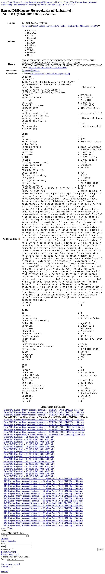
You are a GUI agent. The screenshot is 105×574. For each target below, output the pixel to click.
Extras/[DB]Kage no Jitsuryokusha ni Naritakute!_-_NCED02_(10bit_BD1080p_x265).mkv (44, 412)
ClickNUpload (38, 26)
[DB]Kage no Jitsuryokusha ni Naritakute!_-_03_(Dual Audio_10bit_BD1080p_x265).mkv (43, 483)
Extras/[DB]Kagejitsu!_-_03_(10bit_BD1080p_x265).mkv (29, 442)
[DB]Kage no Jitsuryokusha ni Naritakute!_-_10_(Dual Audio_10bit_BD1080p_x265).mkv (43, 501)
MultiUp (94, 26)
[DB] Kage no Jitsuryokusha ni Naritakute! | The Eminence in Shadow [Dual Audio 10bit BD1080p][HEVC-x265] (49, 3)
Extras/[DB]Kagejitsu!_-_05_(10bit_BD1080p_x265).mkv (29, 447)
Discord (4, 571)
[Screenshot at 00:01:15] (35, 70)
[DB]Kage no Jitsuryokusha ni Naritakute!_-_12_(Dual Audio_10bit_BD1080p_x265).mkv (43, 506)
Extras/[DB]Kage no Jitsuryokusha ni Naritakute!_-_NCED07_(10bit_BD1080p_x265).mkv (44, 424)
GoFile (63, 26)
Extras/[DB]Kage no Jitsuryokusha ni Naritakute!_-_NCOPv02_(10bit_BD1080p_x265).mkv (44, 429)
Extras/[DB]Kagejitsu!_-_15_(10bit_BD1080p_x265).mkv (29, 471)
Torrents (4, 538)
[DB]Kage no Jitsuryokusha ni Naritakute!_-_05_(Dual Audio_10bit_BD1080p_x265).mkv (43, 488)
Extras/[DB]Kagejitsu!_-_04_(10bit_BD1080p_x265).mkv (29, 444)
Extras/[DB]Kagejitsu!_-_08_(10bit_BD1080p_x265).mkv (29, 454)
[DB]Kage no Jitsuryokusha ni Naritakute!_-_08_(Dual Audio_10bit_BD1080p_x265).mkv (43, 496)
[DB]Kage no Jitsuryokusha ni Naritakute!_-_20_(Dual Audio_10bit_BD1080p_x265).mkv (43, 525)
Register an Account (10, 554)
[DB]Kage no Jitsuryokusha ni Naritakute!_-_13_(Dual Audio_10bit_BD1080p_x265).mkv (43, 508)
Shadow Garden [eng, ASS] (58, 74)
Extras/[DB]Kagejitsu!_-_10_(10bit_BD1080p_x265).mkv (29, 459)
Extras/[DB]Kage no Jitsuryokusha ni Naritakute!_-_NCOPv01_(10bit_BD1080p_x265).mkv (44, 427)
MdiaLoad (84, 26)
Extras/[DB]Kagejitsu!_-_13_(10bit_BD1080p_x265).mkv (29, 466)
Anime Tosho (7, 528)
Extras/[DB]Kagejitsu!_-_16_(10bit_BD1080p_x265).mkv (29, 474)
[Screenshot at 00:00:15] (26, 70)
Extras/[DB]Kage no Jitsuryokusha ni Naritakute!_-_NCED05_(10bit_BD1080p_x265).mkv (44, 419)
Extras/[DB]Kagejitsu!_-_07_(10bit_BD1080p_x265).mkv (29, 451)
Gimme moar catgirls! (10, 564)
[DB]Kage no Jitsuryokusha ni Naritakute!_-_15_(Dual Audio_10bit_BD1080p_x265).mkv (43, 513)
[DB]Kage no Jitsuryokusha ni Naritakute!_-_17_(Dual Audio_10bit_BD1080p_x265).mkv (43, 518)
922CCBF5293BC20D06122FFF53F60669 (48, 67)
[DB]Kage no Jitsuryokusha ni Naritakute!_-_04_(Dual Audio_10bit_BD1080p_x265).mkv (43, 486)
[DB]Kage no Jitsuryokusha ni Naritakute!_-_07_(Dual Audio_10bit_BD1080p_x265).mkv (43, 493)
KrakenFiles (73, 26)
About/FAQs (6, 567)
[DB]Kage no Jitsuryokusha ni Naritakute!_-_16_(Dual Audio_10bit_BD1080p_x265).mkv (43, 515)
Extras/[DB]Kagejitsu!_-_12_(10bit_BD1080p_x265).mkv (29, 464)
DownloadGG (52, 26)
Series (3, 541)
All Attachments (37, 74)
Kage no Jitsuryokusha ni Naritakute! (37, 2)
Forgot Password (8, 552)
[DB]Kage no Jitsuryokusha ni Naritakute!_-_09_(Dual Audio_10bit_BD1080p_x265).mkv (43, 498)
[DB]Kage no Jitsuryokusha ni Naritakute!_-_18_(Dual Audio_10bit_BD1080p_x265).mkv (43, 520)
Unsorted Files (61, 2)
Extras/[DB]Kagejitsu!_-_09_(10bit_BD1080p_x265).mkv (29, 456)
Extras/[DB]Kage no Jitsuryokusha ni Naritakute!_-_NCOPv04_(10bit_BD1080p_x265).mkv (44, 434)
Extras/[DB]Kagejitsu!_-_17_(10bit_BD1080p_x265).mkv (29, 476)
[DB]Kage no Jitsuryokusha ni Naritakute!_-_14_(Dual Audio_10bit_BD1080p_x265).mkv (43, 510)
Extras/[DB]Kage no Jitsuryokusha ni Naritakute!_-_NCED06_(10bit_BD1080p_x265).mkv (44, 422)
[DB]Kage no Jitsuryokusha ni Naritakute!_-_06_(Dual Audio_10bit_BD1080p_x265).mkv (43, 491)
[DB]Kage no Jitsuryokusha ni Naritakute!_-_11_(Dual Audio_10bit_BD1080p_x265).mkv (43, 503)
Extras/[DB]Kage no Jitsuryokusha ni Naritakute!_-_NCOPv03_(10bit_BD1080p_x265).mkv (44, 432)
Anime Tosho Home (10, 2)
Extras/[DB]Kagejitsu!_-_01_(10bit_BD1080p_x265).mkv (29, 437)
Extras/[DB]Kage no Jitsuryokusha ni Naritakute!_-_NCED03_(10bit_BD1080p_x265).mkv (44, 415)
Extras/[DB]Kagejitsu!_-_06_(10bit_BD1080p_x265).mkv (29, 449)
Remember (6, 549)
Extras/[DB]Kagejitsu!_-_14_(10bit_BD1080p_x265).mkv (29, 469)
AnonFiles (26, 26)
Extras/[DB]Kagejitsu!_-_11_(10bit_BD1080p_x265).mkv (29, 461)
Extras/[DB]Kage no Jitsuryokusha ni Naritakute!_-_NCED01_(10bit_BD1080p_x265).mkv (44, 410)
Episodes (12, 541)
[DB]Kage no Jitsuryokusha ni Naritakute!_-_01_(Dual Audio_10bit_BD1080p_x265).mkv (43, 478)
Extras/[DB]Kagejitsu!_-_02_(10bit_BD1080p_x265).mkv (29, 439)
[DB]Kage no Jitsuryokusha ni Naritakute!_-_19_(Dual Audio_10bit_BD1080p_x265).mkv (43, 523)
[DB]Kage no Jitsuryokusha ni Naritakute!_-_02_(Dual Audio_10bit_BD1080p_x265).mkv (43, 481)
